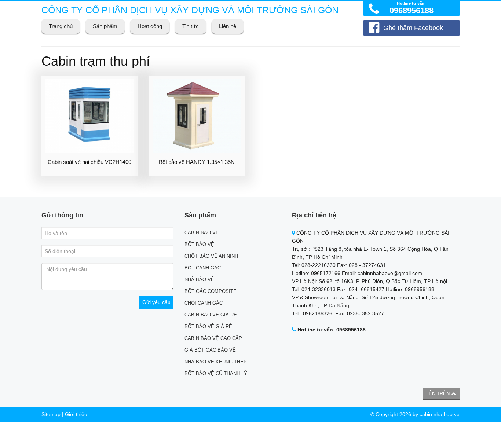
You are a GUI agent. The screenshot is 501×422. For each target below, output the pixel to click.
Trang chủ (61, 26)
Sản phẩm (105, 26)
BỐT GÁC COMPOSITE (210, 291)
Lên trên (438, 393)
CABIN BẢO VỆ (201, 232)
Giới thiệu (76, 414)
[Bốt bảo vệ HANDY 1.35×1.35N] (197, 116)
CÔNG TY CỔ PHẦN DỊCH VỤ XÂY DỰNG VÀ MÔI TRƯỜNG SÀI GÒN (190, 10)
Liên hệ (227, 26)
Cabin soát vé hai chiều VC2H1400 (89, 162)
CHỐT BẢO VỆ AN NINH (211, 256)
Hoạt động (150, 26)
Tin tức (190, 26)
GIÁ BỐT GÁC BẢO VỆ (210, 350)
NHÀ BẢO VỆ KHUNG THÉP (215, 361)
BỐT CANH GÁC (202, 268)
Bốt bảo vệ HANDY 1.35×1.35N (197, 162)
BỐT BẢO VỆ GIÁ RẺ (208, 326)
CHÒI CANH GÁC (203, 303)
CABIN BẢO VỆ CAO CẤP (213, 338)
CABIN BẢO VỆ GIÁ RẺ (210, 315)
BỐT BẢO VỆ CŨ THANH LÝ (215, 373)
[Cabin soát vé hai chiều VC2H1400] (89, 116)
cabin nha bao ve (440, 414)
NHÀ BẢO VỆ (199, 279)
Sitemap (51, 414)
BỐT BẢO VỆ (199, 244)
